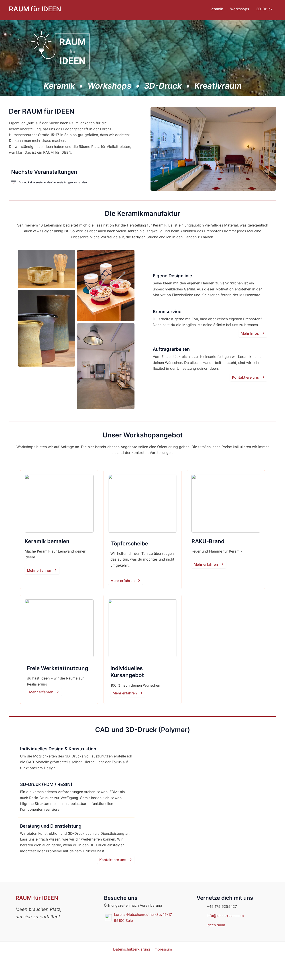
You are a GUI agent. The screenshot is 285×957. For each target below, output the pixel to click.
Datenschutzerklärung (131, 949)
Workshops (239, 9)
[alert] (71, 182)
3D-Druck (264, 9)
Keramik (216, 9)
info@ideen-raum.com (225, 915)
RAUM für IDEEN (35, 9)
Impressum (163, 949)
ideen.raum (216, 925)
